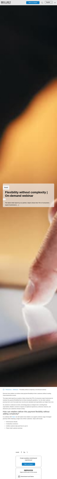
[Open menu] (55, 3)
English (48, 2)
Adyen (13, 416)
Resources (9, 389)
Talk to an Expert (33, 2)
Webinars (15, 389)
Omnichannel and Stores (27, 476)
